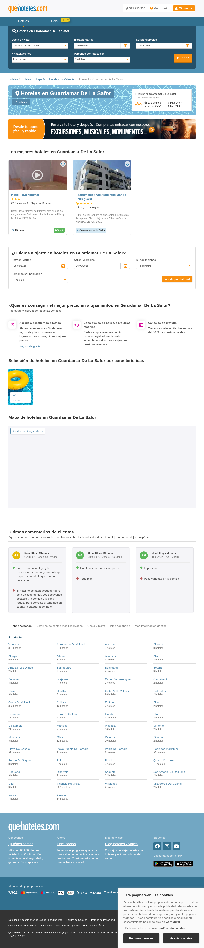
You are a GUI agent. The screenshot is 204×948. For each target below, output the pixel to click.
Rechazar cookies (141, 938)
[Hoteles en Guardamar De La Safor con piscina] (20, 387)
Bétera (157, 667)
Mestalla (110, 725)
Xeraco (61, 795)
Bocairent (14, 679)
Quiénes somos (20, 844)
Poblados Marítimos (165, 748)
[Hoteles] (38, 8)
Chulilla (61, 691)
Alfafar (61, 656)
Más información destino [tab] (151, 625)
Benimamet (112, 667)
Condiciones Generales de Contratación (30, 925)
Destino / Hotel (21, 39)
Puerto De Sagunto (20, 760)
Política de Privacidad (103, 920)
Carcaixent (160, 679)
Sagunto (110, 771)
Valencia (13, 644)
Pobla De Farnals (116, 748)
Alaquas (110, 644)
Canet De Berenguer (118, 679)
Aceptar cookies (181, 938)
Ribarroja (62, 771)
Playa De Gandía (19, 748)
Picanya (158, 737)
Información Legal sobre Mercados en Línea (80, 925)
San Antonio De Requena (169, 771)
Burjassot (63, 679)
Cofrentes (159, 691)
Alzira (156, 656)
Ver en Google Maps (30, 431)
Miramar (158, 725)
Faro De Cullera (67, 714)
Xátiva (12, 795)
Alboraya (159, 644)
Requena (14, 771)
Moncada (14, 737)
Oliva (60, 737)
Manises (62, 725)
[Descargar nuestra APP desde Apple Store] (184, 863)
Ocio (54, 21)
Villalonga (111, 783)
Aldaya (12, 656)
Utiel (11, 783)
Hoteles (13, 79)
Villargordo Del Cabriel (167, 783)
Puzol (108, 760)
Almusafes (111, 656)
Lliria (156, 714)
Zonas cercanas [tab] (21, 625)
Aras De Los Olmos (20, 667)
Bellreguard (64, 667)
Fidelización (66, 844)
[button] (184, 8)
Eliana (157, 702)
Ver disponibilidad (177, 279)
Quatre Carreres (163, 760)
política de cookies (172, 928)
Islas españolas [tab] (120, 625)
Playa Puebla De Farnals (72, 748)
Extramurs (14, 714)
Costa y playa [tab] (96, 625)
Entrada (83, 39)
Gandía (109, 714)
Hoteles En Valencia (61, 79)
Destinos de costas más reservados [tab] (59, 625)
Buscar (183, 58)
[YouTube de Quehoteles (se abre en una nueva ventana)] (176, 846)
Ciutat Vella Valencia (117, 691)
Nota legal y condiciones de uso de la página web (35, 920)
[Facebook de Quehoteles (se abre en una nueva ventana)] (157, 846)
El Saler (110, 702)
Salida (146, 39)
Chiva (12, 691)
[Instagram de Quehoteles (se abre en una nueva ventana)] (167, 846)
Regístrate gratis (29, 346)
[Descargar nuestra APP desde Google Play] (163, 863)
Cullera (61, 702)
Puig (59, 760)
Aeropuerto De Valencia (72, 644)
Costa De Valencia (19, 702)
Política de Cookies (76, 920)
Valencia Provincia (68, 783)
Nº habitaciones (21, 53)
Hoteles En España (34, 79)
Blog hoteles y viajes (121, 844)
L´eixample (15, 725)
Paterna (110, 737)
